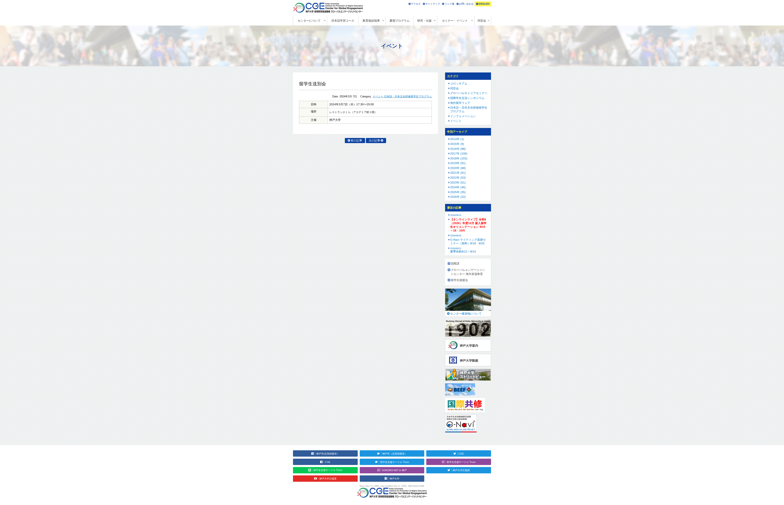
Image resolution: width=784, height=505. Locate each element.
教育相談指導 (371, 20)
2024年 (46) (458, 187)
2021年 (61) (458, 172)
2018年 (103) (458, 158)
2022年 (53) (458, 177)
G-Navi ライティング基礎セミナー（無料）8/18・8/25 (468, 241)
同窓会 (482, 20)
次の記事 (374, 140)
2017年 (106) (458, 153)
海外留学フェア (460, 103)
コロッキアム (458, 83)
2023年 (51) (458, 182)
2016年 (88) (458, 148)
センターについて (309, 20)
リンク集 (449, 3)
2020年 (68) (458, 168)
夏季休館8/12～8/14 (463, 250)
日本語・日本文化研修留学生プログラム (408, 96)
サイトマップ (432, 3)
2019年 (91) (458, 163)
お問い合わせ (466, 3)
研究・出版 (424, 20)
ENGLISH (484, 3)
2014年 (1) (457, 139)
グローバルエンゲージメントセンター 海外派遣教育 (468, 272)
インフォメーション (463, 116)
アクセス (416, 3)
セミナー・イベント (455, 20)
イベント (378, 96)
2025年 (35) (458, 192)
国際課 (455, 263)
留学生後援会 (459, 280)
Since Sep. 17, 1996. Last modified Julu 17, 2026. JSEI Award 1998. (392, 486)
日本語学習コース (342, 20)
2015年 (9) (457, 144)
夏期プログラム (400, 20)
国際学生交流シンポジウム (467, 98)
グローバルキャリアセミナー (468, 93)
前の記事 (356, 140)
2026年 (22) (458, 196)
